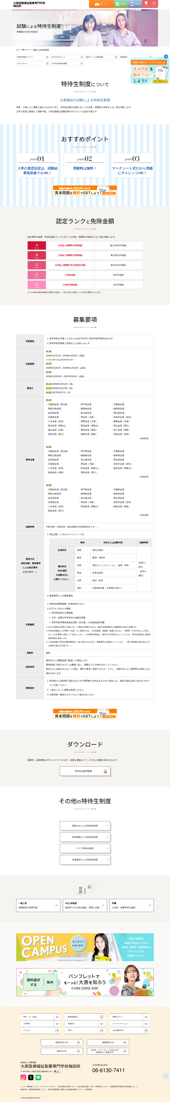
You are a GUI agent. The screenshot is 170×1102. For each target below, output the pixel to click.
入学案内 (26, 1024)
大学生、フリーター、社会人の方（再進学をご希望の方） (105, 1051)
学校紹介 (71, 1024)
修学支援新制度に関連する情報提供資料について (65, 1089)
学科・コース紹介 (30, 1017)
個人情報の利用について (67, 1087)
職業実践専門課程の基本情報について (123, 1087)
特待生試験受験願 (83, 771)
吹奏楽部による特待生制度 (85, 860)
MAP (57, 1071)
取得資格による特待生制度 (85, 837)
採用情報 (88, 1089)
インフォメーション (120, 1024)
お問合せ (137, 4)
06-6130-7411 (108, 1070)
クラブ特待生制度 (85, 848)
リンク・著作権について (29, 1087)
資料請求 (123, 4)
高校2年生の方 (61, 1042)
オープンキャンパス (104, 4)
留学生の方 (62, 1051)
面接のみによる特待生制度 (85, 826)
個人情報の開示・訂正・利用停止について (93, 1087)
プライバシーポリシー (48, 1087)
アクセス (146, 6)
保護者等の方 (108, 1042)
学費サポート (26, 50)
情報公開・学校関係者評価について (33, 1089)
